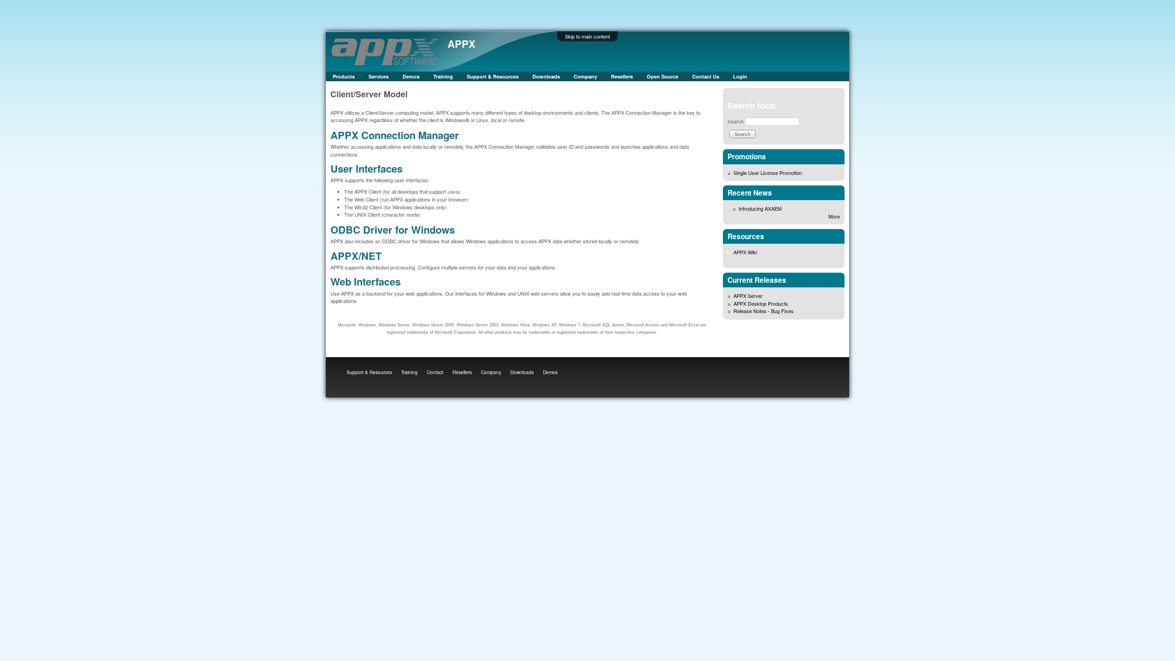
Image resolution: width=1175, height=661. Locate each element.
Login (740, 76)
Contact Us (705, 76)
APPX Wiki (745, 252)
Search (735, 121)
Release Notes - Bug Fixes (763, 310)
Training (443, 76)
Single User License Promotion (767, 172)
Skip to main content (587, 36)
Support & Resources (493, 76)
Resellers (622, 76)
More (834, 216)
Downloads (546, 76)
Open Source (662, 76)
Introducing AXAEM (760, 208)
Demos (411, 76)
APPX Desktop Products (760, 303)
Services (379, 76)
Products (344, 76)
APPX (462, 43)
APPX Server (748, 295)
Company (585, 76)
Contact (435, 372)
